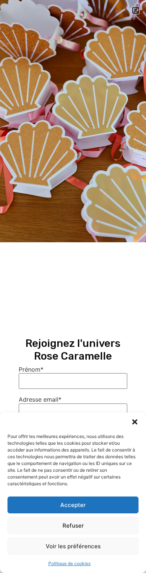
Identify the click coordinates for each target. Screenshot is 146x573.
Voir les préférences (73, 546)
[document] (73, 286)
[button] (135, 422)
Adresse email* (40, 399)
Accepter (73, 504)
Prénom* (31, 369)
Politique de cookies (69, 563)
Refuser (73, 525)
